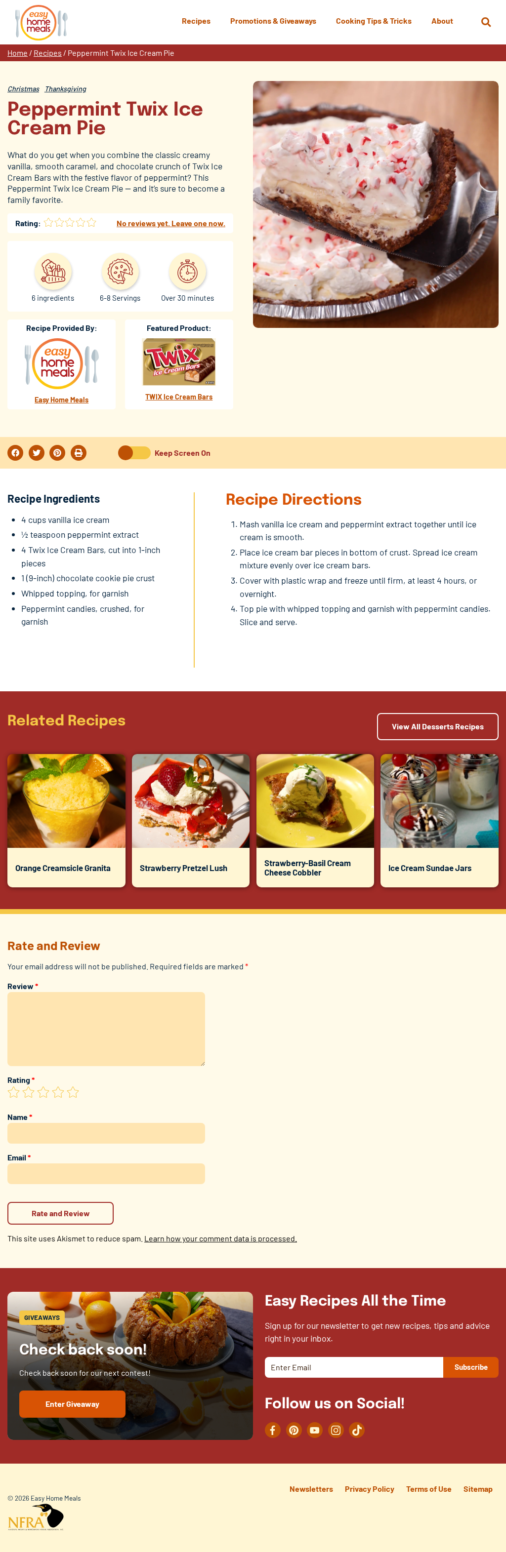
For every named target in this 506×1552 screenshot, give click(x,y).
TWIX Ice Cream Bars (178, 397)
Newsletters (311, 1488)
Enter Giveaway (72, 1403)
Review (22, 986)
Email (19, 1157)
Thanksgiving (65, 88)
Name (19, 1116)
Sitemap (478, 1488)
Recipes (48, 52)
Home (17, 52)
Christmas (23, 88)
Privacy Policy (369, 1488)
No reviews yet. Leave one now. (171, 223)
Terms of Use (429, 1488)
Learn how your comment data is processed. (220, 1238)
